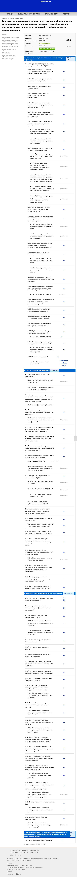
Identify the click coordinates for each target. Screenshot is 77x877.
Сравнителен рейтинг (9, 56)
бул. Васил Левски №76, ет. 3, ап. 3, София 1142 (24, 850)
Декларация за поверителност (21, 860)
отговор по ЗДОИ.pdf (47, 51)
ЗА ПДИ (10, 14)
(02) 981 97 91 (24, 852)
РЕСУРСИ (66, 14)
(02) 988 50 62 (14, 852)
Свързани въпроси (8, 59)
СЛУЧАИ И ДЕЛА (51, 14)
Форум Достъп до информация (16, 869)
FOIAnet (9, 871)
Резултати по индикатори (10, 38)
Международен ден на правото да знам (19, 865)
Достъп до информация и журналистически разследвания (25, 867)
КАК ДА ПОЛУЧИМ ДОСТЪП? (29, 14)
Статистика (5, 53)
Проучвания (11, 18)
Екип (8, 860)
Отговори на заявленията (10, 47)
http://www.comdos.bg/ (45, 35)
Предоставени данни (9, 50)
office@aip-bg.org (15, 855)
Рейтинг (4, 35)
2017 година (19, 18)
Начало (4, 18)
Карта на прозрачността (10, 44)
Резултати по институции (10, 41)
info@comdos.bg (44, 38)
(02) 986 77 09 (34, 852)
